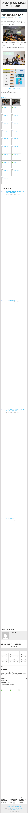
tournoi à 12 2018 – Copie (14, 88)
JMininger (3, 17)
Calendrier (4, 680)
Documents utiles (6, 682)
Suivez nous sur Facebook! (8, 684)
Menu (3, 10)
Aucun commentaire (10, 194)
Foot (16, 17)
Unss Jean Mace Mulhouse (14, 4)
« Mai (2, 666)
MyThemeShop (16, 809)
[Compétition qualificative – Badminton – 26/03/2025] (14, 743)
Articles (3, 678)
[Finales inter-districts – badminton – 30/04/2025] (5, 743)
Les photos (3, 97)
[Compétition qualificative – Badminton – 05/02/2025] (23, 743)
